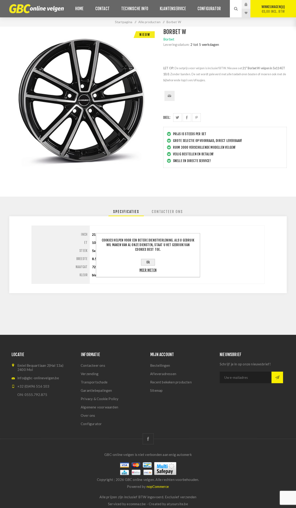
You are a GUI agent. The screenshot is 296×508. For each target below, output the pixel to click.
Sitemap (156, 390)
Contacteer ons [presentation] (167, 211)
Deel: (166, 117)
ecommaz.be (136, 504)
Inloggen (249, 4)
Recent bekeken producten (171, 382)
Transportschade (94, 382)
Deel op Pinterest (196, 117)
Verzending (90, 374)
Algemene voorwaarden (99, 407)
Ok (148, 262)
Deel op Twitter (177, 117)
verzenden (188, 497)
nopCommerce (158, 486)
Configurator (91, 424)
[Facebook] (148, 438)
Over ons (88, 415)
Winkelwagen (273, 9)
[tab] (126, 211)
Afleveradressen (163, 374)
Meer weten (148, 270)
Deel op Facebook (187, 117)
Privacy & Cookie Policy (100, 399)
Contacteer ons (93, 365)
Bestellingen (160, 365)
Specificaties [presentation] (126, 211)
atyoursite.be (177, 504)
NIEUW (144, 35)
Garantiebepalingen (96, 390)
